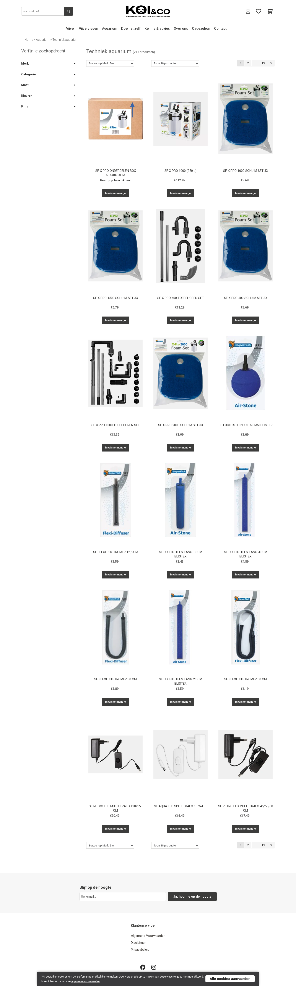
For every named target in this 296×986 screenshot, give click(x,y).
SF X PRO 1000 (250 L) (180, 171)
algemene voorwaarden (85, 981)
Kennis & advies (157, 28)
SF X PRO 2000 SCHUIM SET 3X (180, 425)
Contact (220, 28)
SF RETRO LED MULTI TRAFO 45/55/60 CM (245, 808)
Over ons (181, 28)
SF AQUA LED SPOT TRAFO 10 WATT (180, 806)
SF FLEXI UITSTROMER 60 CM (245, 679)
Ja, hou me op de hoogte (192, 896)
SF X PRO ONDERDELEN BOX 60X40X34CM (115, 173)
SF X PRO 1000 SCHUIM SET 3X (245, 171)
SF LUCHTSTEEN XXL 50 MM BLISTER (246, 425)
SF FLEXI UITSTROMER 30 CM (115, 679)
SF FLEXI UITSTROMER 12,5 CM (115, 552)
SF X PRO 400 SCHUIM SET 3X (245, 298)
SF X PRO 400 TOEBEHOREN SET (180, 298)
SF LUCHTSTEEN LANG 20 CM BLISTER (180, 681)
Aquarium (109, 28)
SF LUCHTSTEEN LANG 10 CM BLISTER (180, 554)
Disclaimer (138, 943)
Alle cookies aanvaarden (230, 979)
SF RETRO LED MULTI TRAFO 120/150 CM (115, 808)
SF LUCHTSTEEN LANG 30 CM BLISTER (245, 554)
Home (28, 39)
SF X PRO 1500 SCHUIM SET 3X (115, 298)
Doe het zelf (131, 28)
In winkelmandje (115, 193)
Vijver (70, 28)
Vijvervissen (88, 28)
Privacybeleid (140, 950)
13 (263, 63)
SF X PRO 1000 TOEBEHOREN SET (115, 425)
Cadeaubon (201, 28)
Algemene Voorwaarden (148, 936)
